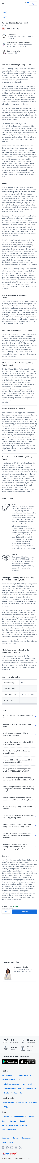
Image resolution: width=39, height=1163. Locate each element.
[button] (26, 3)
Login (33, 3)
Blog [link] (3, 1121)
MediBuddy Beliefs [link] (9, 1130)
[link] (10, 1061)
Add (6, 911)
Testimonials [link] (18, 1117)
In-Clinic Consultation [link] (10, 1084)
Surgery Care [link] (31, 1089)
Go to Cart (24, 911)
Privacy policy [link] (7, 1142)
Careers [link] (13, 1121)
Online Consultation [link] (10, 1080)
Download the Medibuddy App (15, 1056)
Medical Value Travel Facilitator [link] (14, 1125)
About (4, 1112)
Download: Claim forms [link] (27, 1103)
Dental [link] (6, 1093)
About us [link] (5, 1138)
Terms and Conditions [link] (22, 1138)
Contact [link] (31, 1117)
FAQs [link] (6, 1107)
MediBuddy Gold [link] (8, 1075)
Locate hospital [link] (8, 1103)
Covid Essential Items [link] (13, 1089)
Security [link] (23, 1121)
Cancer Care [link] (18, 1093)
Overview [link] (5, 1117)
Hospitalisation (4, 1098)
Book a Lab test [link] (29, 1084)
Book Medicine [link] (25, 1075)
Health (4, 1071)
